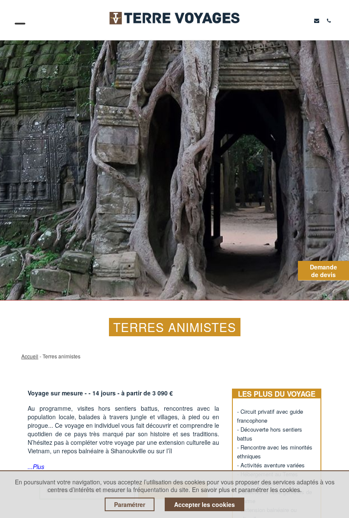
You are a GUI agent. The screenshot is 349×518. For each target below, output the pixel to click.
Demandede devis (323, 271)
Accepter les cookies (204, 504)
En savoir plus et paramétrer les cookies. (247, 489)
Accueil (29, 356)
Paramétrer (129, 504)
